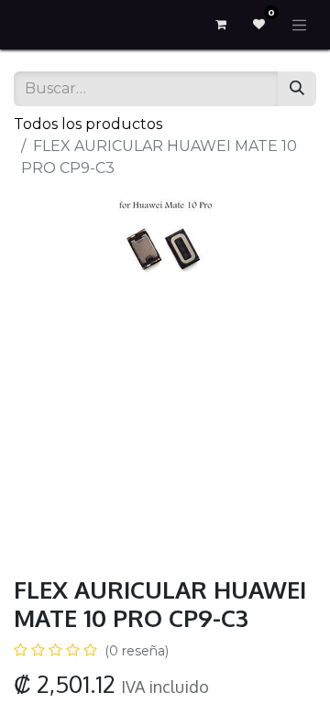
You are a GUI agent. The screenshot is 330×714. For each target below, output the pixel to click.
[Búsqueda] (297, 88)
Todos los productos (88, 124)
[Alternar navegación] (299, 24)
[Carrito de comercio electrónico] (220, 24)
